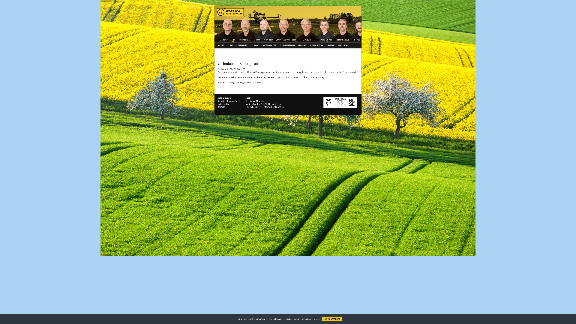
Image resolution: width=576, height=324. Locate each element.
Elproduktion (316, 45)
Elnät (230, 45)
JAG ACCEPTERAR (332, 319)
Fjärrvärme (241, 45)
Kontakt (330, 45)
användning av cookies (309, 319)
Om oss (221, 45)
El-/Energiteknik (287, 45)
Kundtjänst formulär (227, 101)
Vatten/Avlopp (269, 45)
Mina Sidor (343, 45)
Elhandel (302, 45)
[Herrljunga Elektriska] (288, 11)
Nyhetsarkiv (223, 104)
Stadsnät (254, 45)
